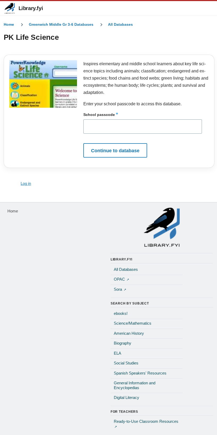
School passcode (99, 114)
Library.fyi (31, 8)
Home (9, 24)
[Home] (162, 227)
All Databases (120, 24)
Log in (26, 183)
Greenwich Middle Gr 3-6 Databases (61, 24)
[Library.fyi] (9, 8)
